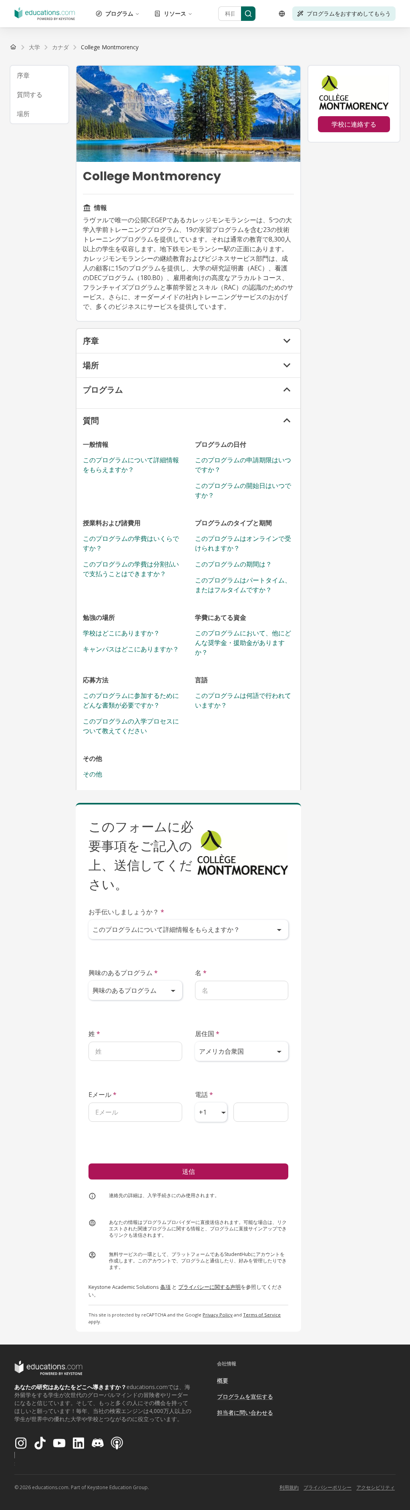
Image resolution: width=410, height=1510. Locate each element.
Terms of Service (262, 1315)
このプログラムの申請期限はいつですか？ (243, 465)
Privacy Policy (218, 1315)
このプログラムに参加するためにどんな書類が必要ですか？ (131, 700)
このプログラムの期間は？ (233, 564)
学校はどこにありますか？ (121, 633)
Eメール (102, 1094)
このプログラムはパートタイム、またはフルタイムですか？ (243, 585)
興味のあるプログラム (123, 972)
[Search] (248, 13)
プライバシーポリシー (327, 1487)
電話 (204, 1094)
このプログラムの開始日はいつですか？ (243, 490)
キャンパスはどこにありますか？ (131, 649)
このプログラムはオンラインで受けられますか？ (243, 543)
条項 (165, 1286)
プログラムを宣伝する (245, 1396)
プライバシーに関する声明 (209, 1286)
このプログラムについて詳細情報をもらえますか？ (131, 465)
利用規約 (289, 1487)
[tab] (39, 75)
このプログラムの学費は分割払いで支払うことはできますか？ (131, 569)
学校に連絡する (354, 124)
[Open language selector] (282, 13)
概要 (222, 1380)
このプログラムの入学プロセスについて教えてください (131, 726)
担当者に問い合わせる (245, 1412)
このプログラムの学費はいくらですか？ (131, 543)
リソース (175, 13)
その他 (92, 774)
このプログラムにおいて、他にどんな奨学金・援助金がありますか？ (243, 643)
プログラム (119, 13)
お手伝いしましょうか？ (126, 911)
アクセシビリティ (375, 1487)
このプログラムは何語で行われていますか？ (243, 700)
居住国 (207, 1033)
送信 (188, 1171)
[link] (110, 47)
